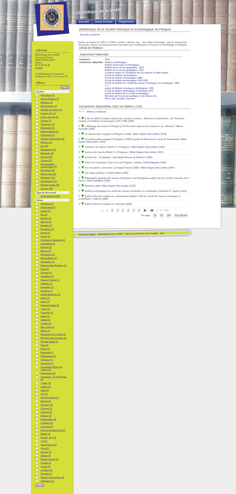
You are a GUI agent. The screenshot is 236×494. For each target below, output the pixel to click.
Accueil (84, 21)
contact (39, 68)
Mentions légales (87, 234)
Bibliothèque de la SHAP (110, 234)
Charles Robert (114, 173)
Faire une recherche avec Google (141, 233)
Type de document (46, 192)
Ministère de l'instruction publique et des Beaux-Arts (131, 96)
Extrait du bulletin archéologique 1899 (123, 78)
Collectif (97, 198)
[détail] (79, 118)
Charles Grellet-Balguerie (146, 162)
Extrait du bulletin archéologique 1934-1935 (126, 80)
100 (169, 215)
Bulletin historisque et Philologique (122, 65)
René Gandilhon (95, 180)
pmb (162, 233)
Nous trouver (104, 21)
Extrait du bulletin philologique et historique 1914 (129, 91)
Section (40, 91)
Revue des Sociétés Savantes (120, 98)
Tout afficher (181, 215)
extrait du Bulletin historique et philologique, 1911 (129, 88)
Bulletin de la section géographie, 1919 (124, 67)
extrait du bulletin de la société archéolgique (127, 93)
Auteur (39, 200)
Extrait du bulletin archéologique (121, 75)
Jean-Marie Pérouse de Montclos (128, 157)
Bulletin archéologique (116, 62)
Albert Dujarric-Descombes (146, 134)
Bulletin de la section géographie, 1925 (124, 70)
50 (161, 215)
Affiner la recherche (96, 111)
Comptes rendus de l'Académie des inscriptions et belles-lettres (136, 72)
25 (155, 215)
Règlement (126, 21)
